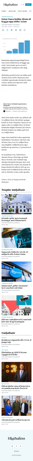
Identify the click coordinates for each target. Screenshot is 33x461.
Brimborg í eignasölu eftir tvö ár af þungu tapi (16, 341)
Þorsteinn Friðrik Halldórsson (11, 24)
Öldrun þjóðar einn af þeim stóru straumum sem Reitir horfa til (16, 387)
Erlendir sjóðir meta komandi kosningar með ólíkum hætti (14, 219)
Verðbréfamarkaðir (7, 16)
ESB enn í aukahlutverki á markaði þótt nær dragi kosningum (16, 320)
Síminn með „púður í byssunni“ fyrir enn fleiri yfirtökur (15, 287)
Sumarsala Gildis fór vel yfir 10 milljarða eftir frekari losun (15, 253)
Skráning (16, 451)
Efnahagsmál (5, 383)
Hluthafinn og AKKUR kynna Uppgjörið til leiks (14, 353)
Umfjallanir (12, 11)
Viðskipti (4, 337)
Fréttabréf (5, 350)
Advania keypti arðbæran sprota (16, 420)
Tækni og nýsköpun (7, 417)
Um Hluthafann (22, 11)
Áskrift (28, 4)
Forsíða (4, 11)
